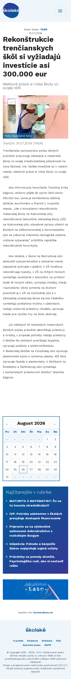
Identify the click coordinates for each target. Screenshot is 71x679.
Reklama (47, 640)
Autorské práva (32, 645)
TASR (38, 652)
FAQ (58, 640)
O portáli (18, 640)
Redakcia (32, 640)
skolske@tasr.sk (43, 612)
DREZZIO (62, 665)
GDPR (47, 645)
